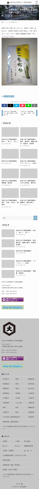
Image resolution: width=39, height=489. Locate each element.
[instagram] (22, 484)
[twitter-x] (19, 484)
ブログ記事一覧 (8, 15)
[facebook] (17, 484)
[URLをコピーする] (34, 105)
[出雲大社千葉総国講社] (19, 2)
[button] (4, 105)
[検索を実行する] (35, 218)
